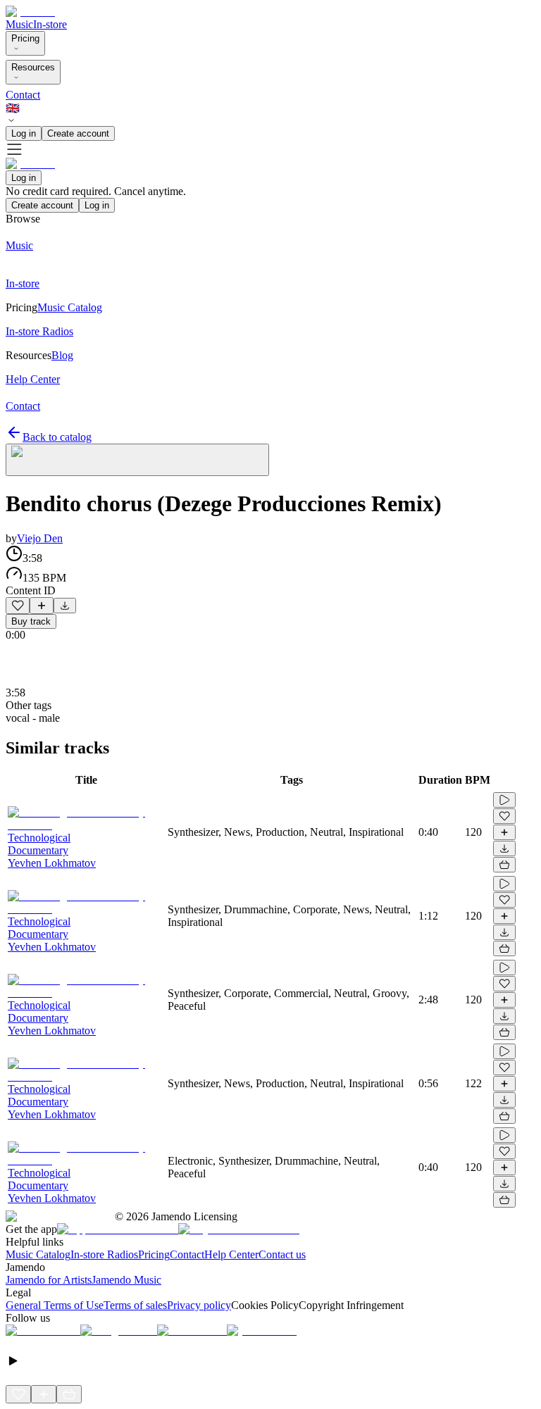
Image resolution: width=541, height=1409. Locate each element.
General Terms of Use (55, 1305)
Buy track (31, 621)
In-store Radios (104, 1254)
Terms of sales (135, 1305)
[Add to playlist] (42, 605)
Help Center (231, 1254)
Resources (33, 67)
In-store (50, 24)
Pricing (25, 38)
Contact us (282, 1254)
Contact (23, 95)
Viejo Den (40, 538)
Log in (23, 133)
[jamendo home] (30, 12)
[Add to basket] (504, 864)
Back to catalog (57, 437)
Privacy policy (199, 1305)
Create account (78, 133)
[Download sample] (65, 605)
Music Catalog (38, 1254)
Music (19, 24)
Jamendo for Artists (49, 1280)
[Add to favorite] (18, 605)
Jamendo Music (126, 1280)
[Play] (137, 460)
